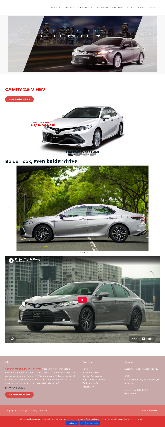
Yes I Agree (72, 423)
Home (54, 7)
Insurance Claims (90, 372)
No (82, 423)
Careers (140, 7)
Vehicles (68, 7)
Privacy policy (93, 423)
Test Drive (117, 7)
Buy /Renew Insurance (93, 379)
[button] (8, 208)
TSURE (129, 7)
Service (86, 369)
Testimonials (102, 7)
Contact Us (153, 7)
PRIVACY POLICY (15, 387)
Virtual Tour (88, 387)
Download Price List (19, 394)
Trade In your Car (90, 383)
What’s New (84, 7)
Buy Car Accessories (92, 376)
